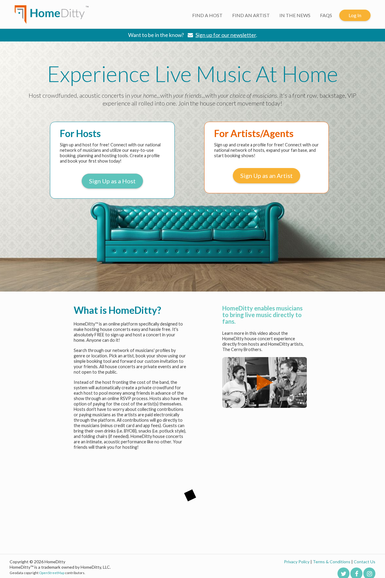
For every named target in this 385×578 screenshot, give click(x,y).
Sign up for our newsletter (226, 35)
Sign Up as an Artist (266, 175)
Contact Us (364, 561)
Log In (355, 15)
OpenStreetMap (51, 573)
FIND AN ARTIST (251, 15)
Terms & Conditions (331, 561)
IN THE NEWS (294, 15)
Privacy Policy (297, 561)
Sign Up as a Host (112, 181)
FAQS (326, 15)
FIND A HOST (207, 15)
